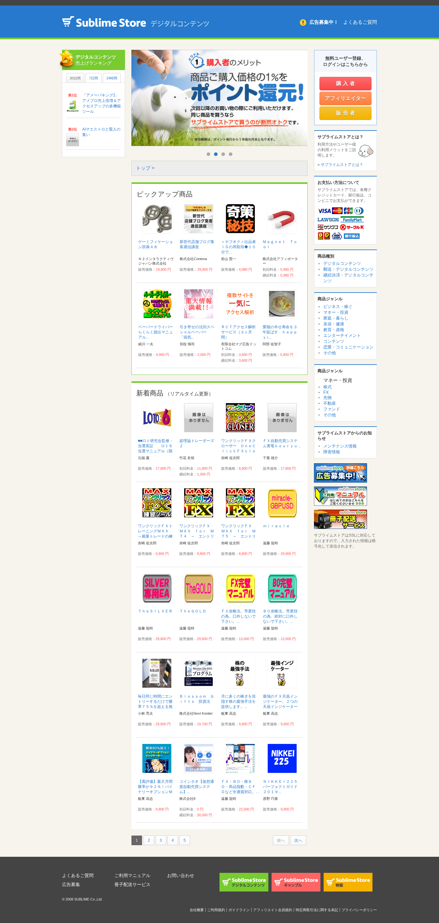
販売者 (346, 113)
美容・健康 (333, 323)
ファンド (331, 409)
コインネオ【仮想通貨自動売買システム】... (196, 786)
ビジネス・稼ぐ (338, 306)
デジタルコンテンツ (342, 263)
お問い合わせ (180, 875)
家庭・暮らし (335, 318)
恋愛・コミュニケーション (348, 347)
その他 (329, 352)
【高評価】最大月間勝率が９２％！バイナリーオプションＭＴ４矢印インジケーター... (155, 791)
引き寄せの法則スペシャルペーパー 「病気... (197, 332)
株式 (327, 387)
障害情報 (331, 451)
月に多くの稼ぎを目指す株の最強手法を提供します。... (238, 701)
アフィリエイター (345, 98)
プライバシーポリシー (359, 910)
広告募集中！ (323, 22)
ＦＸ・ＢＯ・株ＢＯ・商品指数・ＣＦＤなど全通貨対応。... (240, 786)
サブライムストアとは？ (342, 164)
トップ (143, 168)
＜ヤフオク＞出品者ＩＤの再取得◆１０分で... (238, 247)
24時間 (111, 78)
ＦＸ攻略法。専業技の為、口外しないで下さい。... (238, 616)
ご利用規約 (216, 910)
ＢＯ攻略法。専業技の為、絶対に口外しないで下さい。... (280, 616)
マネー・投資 (335, 312)
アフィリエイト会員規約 (272, 910)
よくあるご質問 (360, 22)
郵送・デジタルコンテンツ (348, 269)
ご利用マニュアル (132, 875)
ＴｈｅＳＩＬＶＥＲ (155, 611)
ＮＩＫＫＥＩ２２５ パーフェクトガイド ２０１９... (282, 786)
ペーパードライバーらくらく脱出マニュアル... (155, 332)
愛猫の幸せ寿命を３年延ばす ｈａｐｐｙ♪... (280, 332)
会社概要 (197, 910)
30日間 (75, 78)
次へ (298, 840)
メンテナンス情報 (340, 446)
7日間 (93, 78)
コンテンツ (333, 341)
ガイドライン (239, 910)
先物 (327, 397)
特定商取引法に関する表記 (317, 910)
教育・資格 (333, 329)
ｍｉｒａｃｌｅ (276, 526)
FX (326, 392)
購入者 (346, 83)
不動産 (329, 403)
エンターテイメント (342, 335)
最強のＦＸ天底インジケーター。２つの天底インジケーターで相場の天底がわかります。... (280, 706)
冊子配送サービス (132, 884)
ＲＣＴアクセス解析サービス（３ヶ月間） (238, 332)
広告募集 (71, 884)
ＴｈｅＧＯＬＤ (192, 611)
